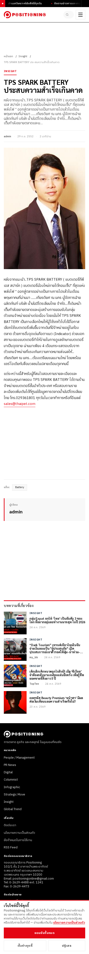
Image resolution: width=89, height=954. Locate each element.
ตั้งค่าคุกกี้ (25, 945)
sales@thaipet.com (19, 404)
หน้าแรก (8, 56)
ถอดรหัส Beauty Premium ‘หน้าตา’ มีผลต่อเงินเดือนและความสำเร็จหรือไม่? (56, 699)
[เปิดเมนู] (80, 14)
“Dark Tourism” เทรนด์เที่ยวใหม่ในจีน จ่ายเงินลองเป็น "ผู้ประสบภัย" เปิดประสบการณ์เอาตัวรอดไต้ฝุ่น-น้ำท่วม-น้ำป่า (54, 648)
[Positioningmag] (25, 14)
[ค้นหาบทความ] (68, 14)
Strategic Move (14, 794)
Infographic (12, 787)
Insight (23, 56)
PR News (10, 765)
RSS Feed (11, 847)
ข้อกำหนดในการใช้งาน (18, 840)
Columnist (11, 779)
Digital (8, 772)
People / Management (19, 757)
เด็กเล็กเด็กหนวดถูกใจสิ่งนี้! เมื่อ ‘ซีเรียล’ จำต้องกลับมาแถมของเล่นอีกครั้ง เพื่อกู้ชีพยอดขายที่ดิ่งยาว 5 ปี (56, 675)
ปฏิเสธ (67, 945)
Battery (19, 487)
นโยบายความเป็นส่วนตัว (19, 832)
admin (7, 136)
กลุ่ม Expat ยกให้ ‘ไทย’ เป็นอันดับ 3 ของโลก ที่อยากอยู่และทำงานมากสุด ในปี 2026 (57, 620)
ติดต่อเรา (10, 825)
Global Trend (13, 809)
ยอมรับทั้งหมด (44, 933)
